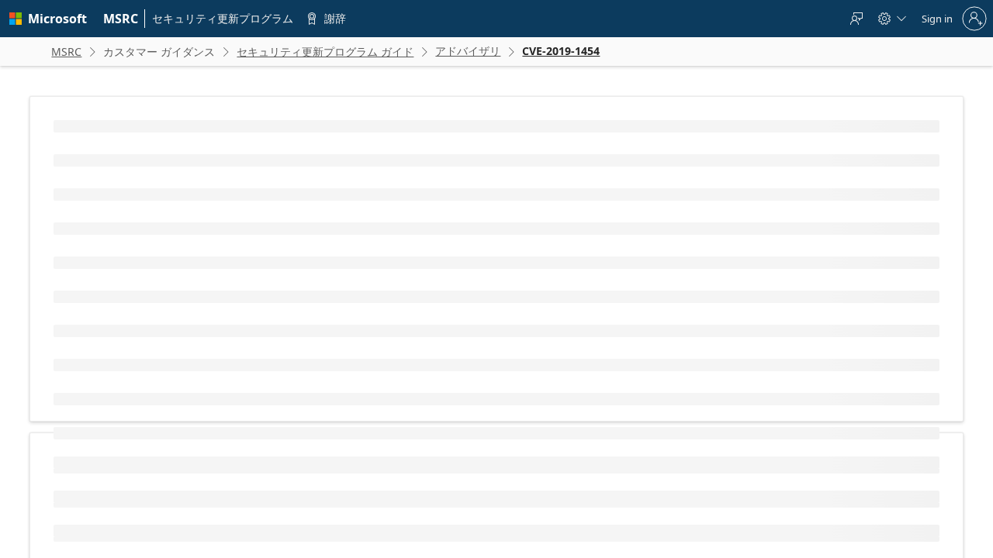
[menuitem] (121, 18)
